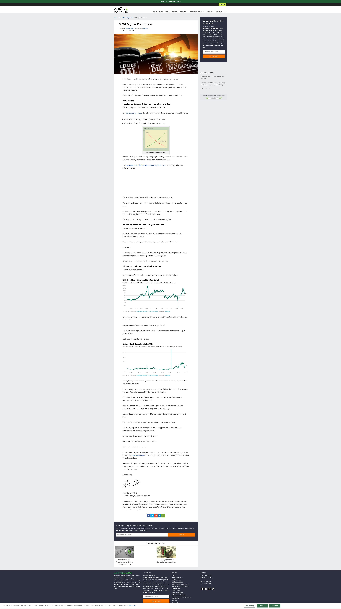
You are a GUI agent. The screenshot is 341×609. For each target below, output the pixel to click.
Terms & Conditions (177, 592)
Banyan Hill (163, 1)
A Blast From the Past (207, 89)
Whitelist (174, 601)
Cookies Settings (249, 605)
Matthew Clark (129, 28)
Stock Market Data (177, 582)
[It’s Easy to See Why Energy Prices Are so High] (166, 552)
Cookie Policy (176, 590)
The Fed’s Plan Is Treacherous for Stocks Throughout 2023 (124, 562)
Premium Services (171, 11)
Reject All (262, 605)
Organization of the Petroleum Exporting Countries (145, 165)
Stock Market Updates (126, 18)
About (173, 575)
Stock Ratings (158, 11)
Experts (209, 11)
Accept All (275, 605)
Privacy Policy (176, 588)
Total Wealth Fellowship (174, 1)
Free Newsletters (196, 11)
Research (183, 11)
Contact (219, 11)
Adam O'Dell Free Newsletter (180, 584)
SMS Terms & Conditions (179, 595)
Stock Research (176, 580)
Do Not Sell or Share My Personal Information (181, 597)
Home (115, 18)
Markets (145, 28)
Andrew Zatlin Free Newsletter (180, 586)
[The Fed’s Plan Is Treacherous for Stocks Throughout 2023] (124, 552)
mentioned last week (134, 113)
